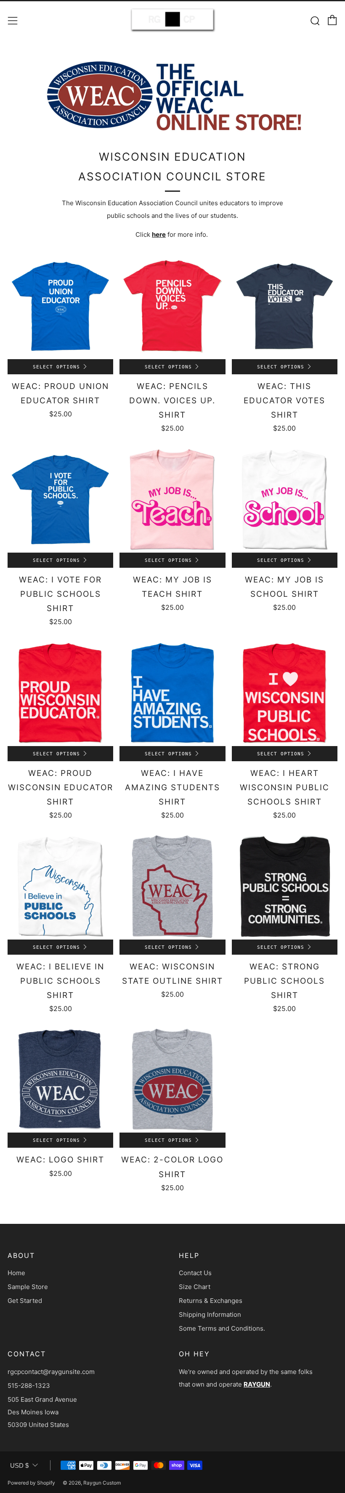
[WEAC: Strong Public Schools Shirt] (284, 886)
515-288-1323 (29, 1386)
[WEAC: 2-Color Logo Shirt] (172, 1080)
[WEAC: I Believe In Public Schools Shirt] (60, 886)
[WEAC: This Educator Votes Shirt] (284, 306)
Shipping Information (210, 1314)
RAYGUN (257, 1384)
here (159, 234)
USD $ (19, 1465)
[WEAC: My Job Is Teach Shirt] (172, 499)
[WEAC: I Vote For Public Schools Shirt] (60, 499)
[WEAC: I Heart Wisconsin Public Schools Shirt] (284, 693)
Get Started (25, 1301)
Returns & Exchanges (210, 1301)
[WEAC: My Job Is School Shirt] (284, 499)
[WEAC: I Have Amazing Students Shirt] (172, 693)
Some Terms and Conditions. (222, 1328)
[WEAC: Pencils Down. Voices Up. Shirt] (172, 306)
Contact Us (195, 1273)
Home (16, 1273)
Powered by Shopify (31, 1483)
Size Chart (194, 1287)
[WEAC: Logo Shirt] (60, 1080)
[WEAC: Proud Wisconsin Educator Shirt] (60, 693)
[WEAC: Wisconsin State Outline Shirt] (172, 886)
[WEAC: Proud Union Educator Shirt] (60, 306)
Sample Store (28, 1287)
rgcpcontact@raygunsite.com (51, 1372)
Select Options (56, 366)
